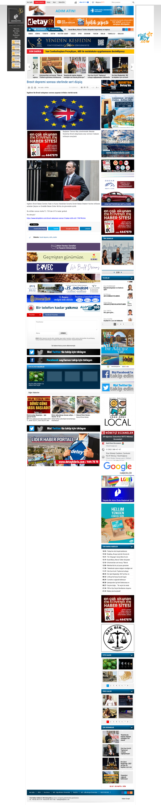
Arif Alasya (112, 292)
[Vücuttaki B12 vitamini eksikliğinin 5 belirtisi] (125, 676)
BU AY (112, 786)
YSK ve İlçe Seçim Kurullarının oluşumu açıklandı (117, 589)
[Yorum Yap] (82, 87)
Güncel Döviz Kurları (83, 416)
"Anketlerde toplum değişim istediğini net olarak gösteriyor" (88, 29)
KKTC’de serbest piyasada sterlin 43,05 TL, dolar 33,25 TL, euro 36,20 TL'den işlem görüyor (39, 417)
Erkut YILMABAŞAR (113, 285)
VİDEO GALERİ (107, 691)
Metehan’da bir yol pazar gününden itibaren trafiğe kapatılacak (116, 567)
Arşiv (54, 2)
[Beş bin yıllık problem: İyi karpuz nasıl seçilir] (109, 664)
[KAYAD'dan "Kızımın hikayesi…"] (109, 712)
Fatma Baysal (115, 300)
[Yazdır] (87, 87)
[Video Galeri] (54, 29)
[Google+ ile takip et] (129, 29)
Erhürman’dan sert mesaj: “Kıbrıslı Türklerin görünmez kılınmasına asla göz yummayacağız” (44, 76)
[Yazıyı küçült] (92, 87)
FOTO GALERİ (107, 655)
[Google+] (35, 87)
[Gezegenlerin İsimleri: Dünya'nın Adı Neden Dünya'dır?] (125, 664)
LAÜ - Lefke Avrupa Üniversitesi (89, 792)
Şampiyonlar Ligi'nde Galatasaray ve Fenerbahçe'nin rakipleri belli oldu (116, 584)
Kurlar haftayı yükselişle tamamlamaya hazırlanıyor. (63, 417)
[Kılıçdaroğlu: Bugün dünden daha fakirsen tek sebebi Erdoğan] (109, 700)
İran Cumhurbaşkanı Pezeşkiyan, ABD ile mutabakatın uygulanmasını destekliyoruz (85, 51)
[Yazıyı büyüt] (97, 87)
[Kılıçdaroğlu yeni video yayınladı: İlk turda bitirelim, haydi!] (125, 700)
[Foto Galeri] (40, 29)
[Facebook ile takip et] (123, 29)
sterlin (55, 237)
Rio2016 (75, 792)
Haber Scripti (126, 799)
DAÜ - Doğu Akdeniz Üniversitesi (61, 792)
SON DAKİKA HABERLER (110, 547)
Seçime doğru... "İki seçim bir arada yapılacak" (116, 587)
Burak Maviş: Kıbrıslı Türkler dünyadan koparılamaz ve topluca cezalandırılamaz (116, 561)
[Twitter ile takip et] (126, 29)
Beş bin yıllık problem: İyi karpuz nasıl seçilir (36, 384)
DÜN (124, 786)
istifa (50, 237)
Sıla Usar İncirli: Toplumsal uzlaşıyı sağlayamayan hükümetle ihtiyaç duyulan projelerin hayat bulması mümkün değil (92, 76)
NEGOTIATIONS (105, 792)
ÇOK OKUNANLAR (108, 727)
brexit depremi (44, 237)
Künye (48, 2)
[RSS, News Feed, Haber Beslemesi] (132, 29)
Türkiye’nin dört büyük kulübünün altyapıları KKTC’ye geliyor (115, 552)
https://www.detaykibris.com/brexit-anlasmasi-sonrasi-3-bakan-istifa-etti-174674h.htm (56, 218)
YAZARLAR (106, 278)
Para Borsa (47, 792)
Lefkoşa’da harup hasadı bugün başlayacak (114, 578)
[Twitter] (32, 87)
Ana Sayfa (29, 2)
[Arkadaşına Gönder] (85, 87)
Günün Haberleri (39, 2)
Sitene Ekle (62, 2)
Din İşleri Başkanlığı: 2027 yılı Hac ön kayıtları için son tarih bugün (116, 76)
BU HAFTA (118, 786)
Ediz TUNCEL (109, 308)
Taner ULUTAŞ (113, 317)
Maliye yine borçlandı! (111, 591)
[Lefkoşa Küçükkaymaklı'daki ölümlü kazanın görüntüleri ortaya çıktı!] (125, 712)
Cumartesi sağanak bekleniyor (114, 580)
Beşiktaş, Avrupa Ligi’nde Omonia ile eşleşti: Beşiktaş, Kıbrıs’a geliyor (116, 555)
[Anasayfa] (30, 29)
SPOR (39, 792)
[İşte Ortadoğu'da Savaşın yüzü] (109, 676)
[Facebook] (29, 87)
